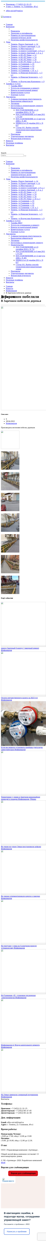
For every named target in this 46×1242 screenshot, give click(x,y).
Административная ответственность (26, 99)
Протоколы (15, 134)
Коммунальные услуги (20, 92)
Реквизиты (15, 31)
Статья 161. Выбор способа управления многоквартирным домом (29, 130)
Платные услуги (18, 95)
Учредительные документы (22, 136)
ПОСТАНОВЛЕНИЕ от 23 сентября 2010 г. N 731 (27, 111)
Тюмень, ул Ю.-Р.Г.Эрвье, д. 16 (23, 60)
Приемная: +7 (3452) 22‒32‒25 (18, 4)
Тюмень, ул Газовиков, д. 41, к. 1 (24, 70)
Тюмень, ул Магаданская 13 (22, 49)
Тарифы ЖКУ (16, 86)
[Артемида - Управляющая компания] (6, 17)
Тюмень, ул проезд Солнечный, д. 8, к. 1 (28, 51)
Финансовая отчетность (21, 138)
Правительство (17, 108)
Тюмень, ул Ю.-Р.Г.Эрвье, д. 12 (23, 55)
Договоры (15, 103)
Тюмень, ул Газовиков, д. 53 (22, 66)
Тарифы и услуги (13, 84)
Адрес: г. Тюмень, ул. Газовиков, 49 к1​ (22, 6)
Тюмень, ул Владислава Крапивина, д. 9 (27, 81)
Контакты (10, 145)
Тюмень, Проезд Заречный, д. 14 (24, 44)
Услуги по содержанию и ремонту (25, 88)
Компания (10, 27)
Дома (8, 42)
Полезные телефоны (14, 143)
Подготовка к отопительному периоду (27, 106)
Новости (9, 141)
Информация (11, 423)
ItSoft (3, 1163)
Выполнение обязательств (22, 101)
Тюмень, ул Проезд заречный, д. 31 (25, 46)
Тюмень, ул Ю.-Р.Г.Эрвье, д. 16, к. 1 (25, 62)
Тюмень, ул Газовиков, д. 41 (22, 68)
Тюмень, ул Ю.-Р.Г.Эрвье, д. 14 (23, 57)
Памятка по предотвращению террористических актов (23, 36)
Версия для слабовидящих (23, 1173)
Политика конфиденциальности (24, 40)
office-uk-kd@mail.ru (14, 11)
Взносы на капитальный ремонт (24, 90)
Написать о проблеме (17, 1232)
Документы (11, 97)
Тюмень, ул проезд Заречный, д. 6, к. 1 (27, 53)
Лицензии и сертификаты (21, 33)
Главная (9, 24)
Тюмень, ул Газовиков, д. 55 (22, 64)
